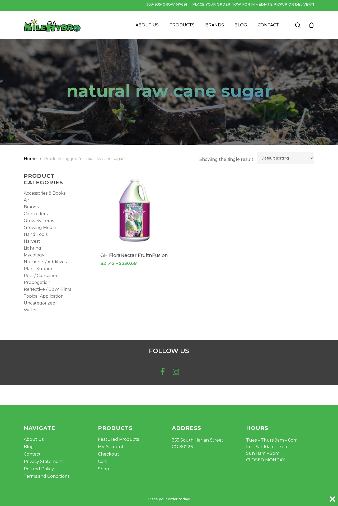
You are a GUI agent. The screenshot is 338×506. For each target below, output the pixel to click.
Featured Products (118, 439)
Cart (102, 461)
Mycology (34, 254)
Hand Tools (36, 234)
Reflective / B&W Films (47, 289)
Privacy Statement (43, 461)
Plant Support (39, 268)
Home (30, 158)
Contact (32, 454)
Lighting (32, 248)
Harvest (32, 241)
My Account (111, 446)
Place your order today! (169, 499)
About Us (34, 439)
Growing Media (40, 227)
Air (26, 200)
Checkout (108, 454)
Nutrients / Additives (45, 261)
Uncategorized (39, 303)
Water (30, 309)
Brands (31, 206)
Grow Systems (39, 220)
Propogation (37, 282)
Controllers (36, 213)
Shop (103, 468)
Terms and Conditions (46, 476)
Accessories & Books (44, 193)
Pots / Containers (41, 275)
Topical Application (44, 296)
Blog (29, 446)
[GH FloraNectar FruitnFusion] (134, 210)
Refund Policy (39, 468)
